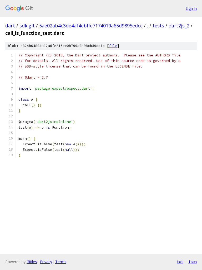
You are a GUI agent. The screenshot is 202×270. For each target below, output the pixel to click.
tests (158, 25)
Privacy (46, 261)
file (113, 46)
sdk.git (27, 25)
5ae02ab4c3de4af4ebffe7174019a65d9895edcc (91, 25)
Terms (60, 261)
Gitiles (32, 261)
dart (10, 25)
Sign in (191, 8)
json (192, 261)
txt (180, 261)
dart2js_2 (179, 25)
